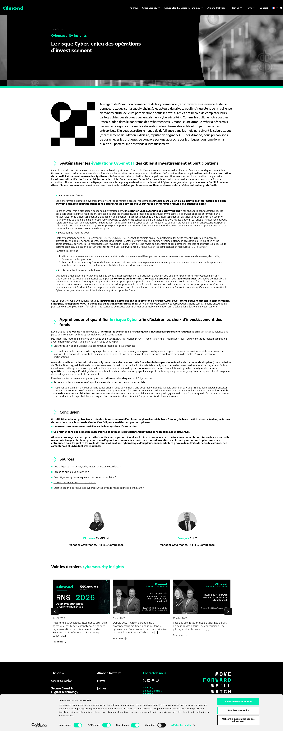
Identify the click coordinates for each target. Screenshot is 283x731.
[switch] (106, 725)
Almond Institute (109, 673)
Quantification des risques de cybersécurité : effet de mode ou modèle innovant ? (99, 487)
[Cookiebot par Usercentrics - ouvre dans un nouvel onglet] (39, 725)
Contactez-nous (154, 673)
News (101, 680)
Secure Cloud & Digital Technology (64, 690)
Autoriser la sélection (238, 710)
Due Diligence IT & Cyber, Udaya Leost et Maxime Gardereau (88, 466)
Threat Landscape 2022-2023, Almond (75, 482)
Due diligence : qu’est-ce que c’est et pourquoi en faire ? (85, 477)
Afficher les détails (181, 725)
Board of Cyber (64, 210)
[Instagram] (157, 680)
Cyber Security (61, 680)
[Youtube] (153, 680)
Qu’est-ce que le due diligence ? (71, 471)
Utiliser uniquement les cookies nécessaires (238, 720)
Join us (102, 688)
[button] (151, 8)
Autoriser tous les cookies (238, 701)
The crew (57, 673)
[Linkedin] (148, 680)
